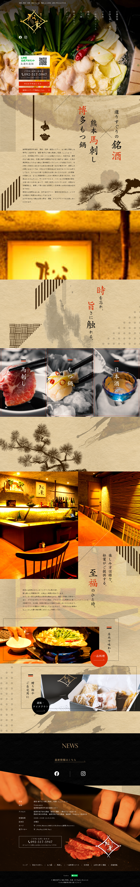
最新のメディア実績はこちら (34, 90)
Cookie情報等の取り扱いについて (70, 882)
